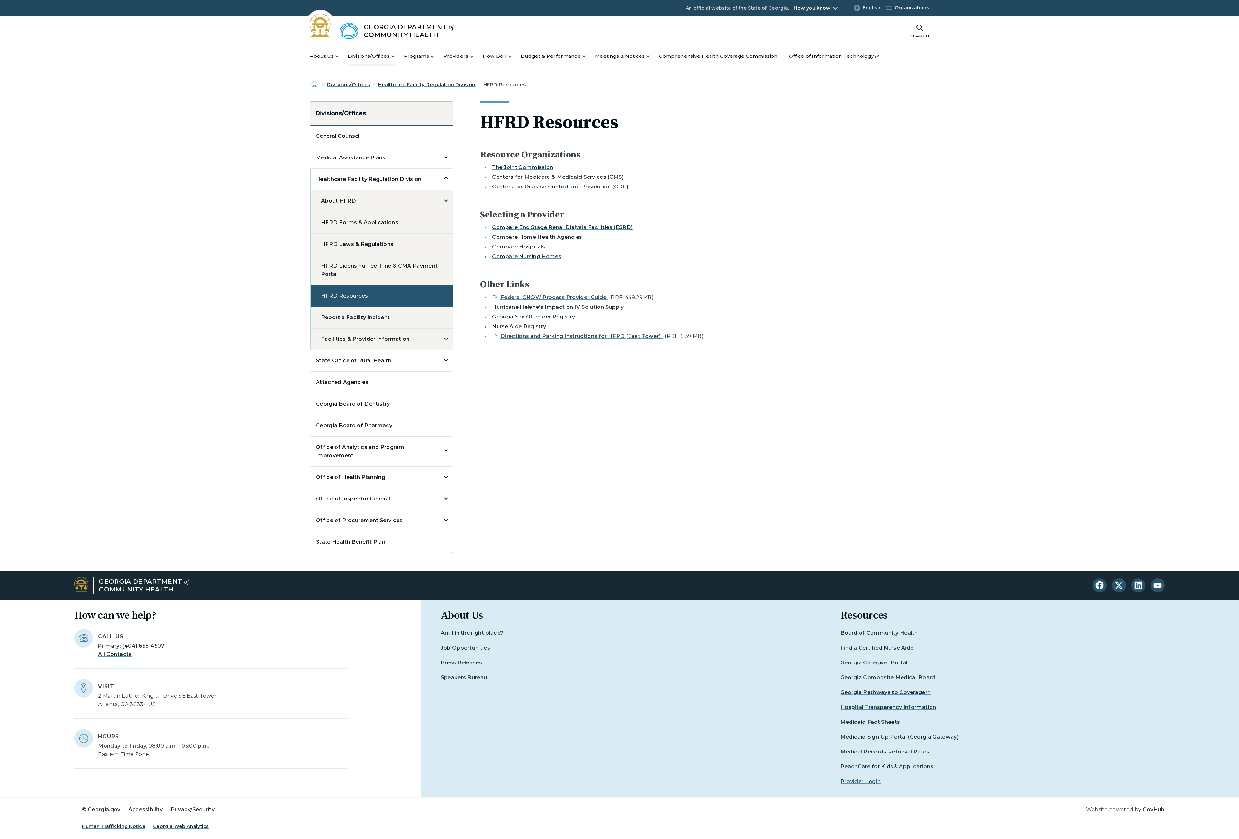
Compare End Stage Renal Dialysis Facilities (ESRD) (562, 227)
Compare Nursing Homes (526, 256)
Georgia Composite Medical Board (888, 677)
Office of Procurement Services (359, 520)
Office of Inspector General (353, 499)
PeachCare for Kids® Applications (887, 766)
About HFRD (338, 201)
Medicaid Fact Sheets (870, 722)
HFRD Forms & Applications (359, 222)
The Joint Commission (522, 167)
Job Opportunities (465, 648)
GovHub (1154, 809)
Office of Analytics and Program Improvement (360, 451)
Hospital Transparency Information (888, 707)
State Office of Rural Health (353, 361)
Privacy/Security (193, 809)
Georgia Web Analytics (181, 826)
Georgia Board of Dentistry (353, 404)
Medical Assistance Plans (351, 158)
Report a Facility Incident (355, 317)
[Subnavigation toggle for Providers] (475, 56)
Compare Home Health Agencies (537, 237)
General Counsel (338, 136)
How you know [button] (812, 8)
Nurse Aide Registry (519, 326)
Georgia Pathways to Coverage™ (886, 692)
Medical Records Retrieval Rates (885, 752)
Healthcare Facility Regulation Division (427, 84)
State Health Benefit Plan (350, 542)
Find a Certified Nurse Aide (877, 648)
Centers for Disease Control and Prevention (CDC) (560, 187)
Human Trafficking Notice (113, 826)
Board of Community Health (879, 633)
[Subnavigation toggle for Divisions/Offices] (397, 56)
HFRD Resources (344, 296)
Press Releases (461, 663)
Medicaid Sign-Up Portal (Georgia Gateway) (900, 737)
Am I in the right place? (472, 633)
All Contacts (115, 654)
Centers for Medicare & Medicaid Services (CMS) (558, 177)
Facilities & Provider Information (365, 339)
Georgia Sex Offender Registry (533, 317)
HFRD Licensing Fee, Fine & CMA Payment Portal (379, 270)
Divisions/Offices (348, 84)
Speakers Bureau (464, 677)
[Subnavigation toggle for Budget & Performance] (588, 56)
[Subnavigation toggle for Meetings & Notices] (652, 56)
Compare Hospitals (518, 247)
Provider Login (861, 781)
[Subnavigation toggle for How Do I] (514, 56)
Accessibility (145, 809)
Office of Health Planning (350, 477)
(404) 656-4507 (143, 646)
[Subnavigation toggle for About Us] (341, 56)
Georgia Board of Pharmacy (354, 425)
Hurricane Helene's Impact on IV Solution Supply (558, 307)
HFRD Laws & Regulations (357, 244)
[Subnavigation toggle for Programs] (436, 56)
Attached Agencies (342, 382)
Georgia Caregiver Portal (874, 663)
